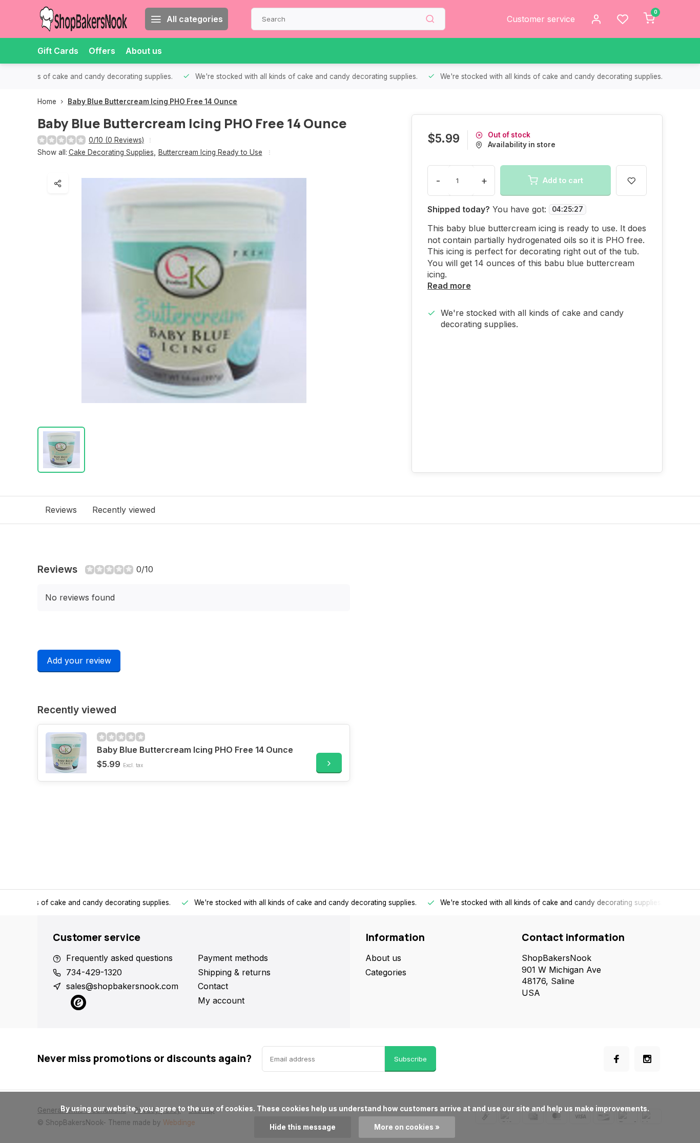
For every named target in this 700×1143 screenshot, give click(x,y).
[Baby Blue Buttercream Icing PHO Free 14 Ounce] (66, 752)
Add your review (79, 660)
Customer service (541, 19)
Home (46, 101)
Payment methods (233, 958)
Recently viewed (123, 510)
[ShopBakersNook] (83, 19)
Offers (102, 51)
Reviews (61, 510)
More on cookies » (407, 1127)
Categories (385, 972)
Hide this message (303, 1127)
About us (144, 51)
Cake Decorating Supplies (112, 152)
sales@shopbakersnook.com (122, 986)
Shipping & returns (234, 972)
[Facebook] (616, 1059)
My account (221, 1000)
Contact (213, 986)
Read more (449, 285)
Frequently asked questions (119, 958)
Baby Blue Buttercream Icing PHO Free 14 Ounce (152, 101)
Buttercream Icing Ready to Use (210, 152)
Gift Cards (57, 51)
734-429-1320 (94, 972)
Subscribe (410, 1059)
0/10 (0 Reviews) (116, 140)
